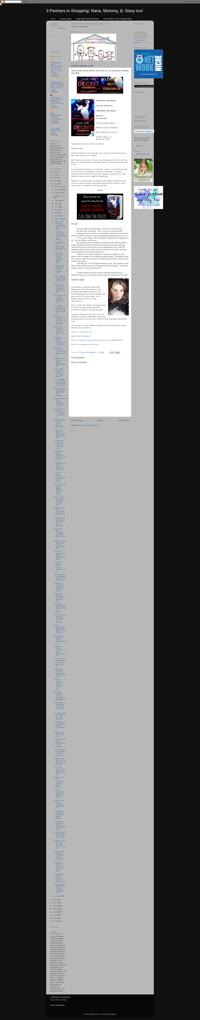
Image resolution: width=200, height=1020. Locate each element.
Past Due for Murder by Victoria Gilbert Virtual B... (60, 639)
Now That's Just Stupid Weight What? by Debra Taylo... (60, 489)
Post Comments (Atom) (89, 425)
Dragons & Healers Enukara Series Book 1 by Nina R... (60, 341)
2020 (55, 181)
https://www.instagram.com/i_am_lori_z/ (85, 344)
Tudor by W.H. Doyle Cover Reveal (59, 734)
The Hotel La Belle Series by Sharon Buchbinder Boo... (59, 288)
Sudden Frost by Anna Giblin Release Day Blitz (59, 362)
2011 (55, 921)
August (57, 200)
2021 (55, 178)
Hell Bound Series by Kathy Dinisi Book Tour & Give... (59, 673)
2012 (55, 918)
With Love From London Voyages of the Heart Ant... (60, 299)
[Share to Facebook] (117, 352)
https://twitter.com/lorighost (80, 336)
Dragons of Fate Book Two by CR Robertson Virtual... (59, 587)
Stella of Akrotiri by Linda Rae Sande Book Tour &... (60, 279)
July (56, 204)
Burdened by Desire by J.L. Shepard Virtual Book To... (59, 413)
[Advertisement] (88, 446)
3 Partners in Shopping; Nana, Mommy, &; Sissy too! (94, 10)
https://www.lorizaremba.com (81, 332)
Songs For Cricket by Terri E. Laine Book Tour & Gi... (60, 351)
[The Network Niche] (148, 78)
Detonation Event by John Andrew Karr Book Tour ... (59, 597)
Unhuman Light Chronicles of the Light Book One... (60, 716)
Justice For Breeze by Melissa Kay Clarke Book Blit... (59, 434)
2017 (55, 903)
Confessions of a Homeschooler (57, 83)
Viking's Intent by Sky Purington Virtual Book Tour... (59, 804)
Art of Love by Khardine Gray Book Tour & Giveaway (59, 855)
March (57, 216)
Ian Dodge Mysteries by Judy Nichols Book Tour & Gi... (59, 309)
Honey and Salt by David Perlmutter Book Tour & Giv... (59, 844)
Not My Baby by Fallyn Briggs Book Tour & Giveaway (60, 577)
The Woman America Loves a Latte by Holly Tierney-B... (60, 320)
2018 (55, 900)
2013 (55, 915)
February (58, 219)
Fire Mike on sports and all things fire (56, 99)
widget (64, 28)
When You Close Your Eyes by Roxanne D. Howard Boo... (59, 866)
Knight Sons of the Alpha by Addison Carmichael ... (59, 725)
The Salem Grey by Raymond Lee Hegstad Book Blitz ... (59, 696)
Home (53, 19)
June (57, 207)
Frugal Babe (55, 129)
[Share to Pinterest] (119, 352)
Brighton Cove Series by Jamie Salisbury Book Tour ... (59, 423)
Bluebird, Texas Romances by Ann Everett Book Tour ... (60, 544)
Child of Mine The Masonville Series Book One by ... (59, 246)
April (56, 213)
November (59, 189)
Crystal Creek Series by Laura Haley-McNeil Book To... (59, 511)
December (59, 186)
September (59, 196)
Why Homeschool (56, 114)
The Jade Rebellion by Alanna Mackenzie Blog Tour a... (60, 465)
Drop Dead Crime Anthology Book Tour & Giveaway (59, 455)
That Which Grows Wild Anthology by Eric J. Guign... (59, 235)
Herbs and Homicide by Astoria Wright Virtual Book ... (60, 555)
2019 (55, 184)
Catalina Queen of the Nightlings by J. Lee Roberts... (60, 743)
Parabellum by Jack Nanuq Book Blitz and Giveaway (59, 522)
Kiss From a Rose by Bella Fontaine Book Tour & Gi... (59, 566)
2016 (55, 906)
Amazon (100, 190)
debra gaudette (139, 121)
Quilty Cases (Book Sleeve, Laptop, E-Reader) (57, 88)
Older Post (123, 420)
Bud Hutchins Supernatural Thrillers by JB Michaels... (59, 391)
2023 (55, 175)
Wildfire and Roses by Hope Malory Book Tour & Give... (59, 225)
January (58, 896)
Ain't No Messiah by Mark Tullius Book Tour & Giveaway (59, 629)
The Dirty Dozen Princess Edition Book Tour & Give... (59, 476)
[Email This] (110, 352)
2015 (55, 909)
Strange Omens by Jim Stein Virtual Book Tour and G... (60, 835)
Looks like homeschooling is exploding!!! (56, 119)
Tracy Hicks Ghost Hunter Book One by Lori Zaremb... (60, 608)
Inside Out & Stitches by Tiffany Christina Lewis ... (59, 269)
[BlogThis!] (112, 352)
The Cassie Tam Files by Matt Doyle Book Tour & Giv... (59, 770)
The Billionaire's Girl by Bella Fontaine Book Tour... (60, 752)
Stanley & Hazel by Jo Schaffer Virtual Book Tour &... (60, 402)
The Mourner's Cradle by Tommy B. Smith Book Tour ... (59, 444)
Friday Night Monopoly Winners (87, 19)
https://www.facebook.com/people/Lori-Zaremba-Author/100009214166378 (97, 340)
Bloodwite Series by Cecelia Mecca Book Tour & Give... (59, 684)
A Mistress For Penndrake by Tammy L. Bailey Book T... (59, 706)
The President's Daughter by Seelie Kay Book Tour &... (60, 662)
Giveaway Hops (65, 19)
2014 (55, 912)
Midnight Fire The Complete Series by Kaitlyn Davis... (59, 782)
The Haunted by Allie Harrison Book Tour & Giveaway (59, 878)
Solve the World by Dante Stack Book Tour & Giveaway (60, 618)
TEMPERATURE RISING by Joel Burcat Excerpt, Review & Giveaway (56, 70)
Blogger (113, 1014)
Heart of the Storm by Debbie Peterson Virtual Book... (58, 257)
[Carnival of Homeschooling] (143, 181)
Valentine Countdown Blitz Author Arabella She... (59, 793)
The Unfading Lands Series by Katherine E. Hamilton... (60, 382)
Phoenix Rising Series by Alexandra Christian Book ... (59, 500)
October (58, 193)
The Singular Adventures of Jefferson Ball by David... (59, 814)
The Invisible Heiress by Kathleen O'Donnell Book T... (59, 372)
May (56, 210)
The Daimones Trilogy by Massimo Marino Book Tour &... (59, 825)
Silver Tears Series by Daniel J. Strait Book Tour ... (59, 330)
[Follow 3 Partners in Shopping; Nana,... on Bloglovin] (144, 132)
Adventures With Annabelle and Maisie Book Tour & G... (59, 533)
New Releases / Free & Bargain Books (117, 19)
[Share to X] (115, 352)
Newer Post (77, 420)
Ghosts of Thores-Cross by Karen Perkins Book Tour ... (60, 651)
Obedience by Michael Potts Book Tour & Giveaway (60, 761)
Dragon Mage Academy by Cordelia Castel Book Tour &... (59, 888)
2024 (55, 172)
